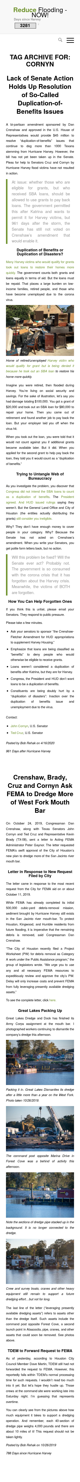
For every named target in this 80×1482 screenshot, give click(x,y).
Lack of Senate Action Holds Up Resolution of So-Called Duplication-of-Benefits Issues (40, 94)
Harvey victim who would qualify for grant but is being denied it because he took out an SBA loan (40, 365)
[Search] (58, 40)
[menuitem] (58, 40)
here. (52, 1000)
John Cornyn (19, 726)
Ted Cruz (17, 732)
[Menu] (68, 40)
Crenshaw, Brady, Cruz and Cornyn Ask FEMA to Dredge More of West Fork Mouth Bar (40, 793)
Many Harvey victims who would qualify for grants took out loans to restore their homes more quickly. (40, 267)
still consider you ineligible (33, 518)
